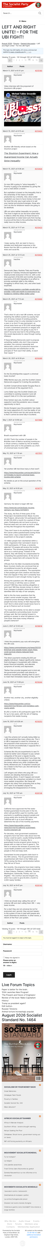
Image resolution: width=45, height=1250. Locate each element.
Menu (23, 21)
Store (9, 1224)
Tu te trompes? (9, 1157)
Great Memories (10, 1091)
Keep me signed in (12, 958)
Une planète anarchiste (13, 1165)
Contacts (10, 1227)
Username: (7, 944)
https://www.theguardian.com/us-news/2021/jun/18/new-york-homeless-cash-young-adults (21, 706)
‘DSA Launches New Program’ (15, 992)
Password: (7, 951)
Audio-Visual (24, 1221)
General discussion (28, 43)
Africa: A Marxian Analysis (13, 1123)
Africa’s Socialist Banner (17, 1118)
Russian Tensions (9, 1009)
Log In (9, 975)
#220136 (38, 793)
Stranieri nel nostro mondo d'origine (17, 1203)
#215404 (38, 169)
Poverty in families (11, 1099)
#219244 (38, 682)
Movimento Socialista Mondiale (20, 1187)
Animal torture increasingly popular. (18, 1011)
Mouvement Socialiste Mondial (20, 1153)
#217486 (38, 420)
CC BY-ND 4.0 (32, 1232)
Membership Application (29, 1227)
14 (33, 60)
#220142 (38, 885)
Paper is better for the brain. (15, 989)
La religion (8, 1161)
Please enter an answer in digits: (10, 961)
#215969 (38, 299)
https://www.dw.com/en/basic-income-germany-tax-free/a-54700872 (19, 509)
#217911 (39, 453)
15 (37, 60)
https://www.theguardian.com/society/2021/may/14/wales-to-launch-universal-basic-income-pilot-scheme (22, 475)
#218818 (38, 626)
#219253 (38, 721)
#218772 (38, 488)
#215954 (38, 255)
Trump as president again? (14, 1003)
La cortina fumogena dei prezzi (15, 1199)
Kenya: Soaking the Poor (13, 1130)
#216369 (38, 358)
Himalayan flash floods (12, 1095)
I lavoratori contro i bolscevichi (15, 1191)
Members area (31, 1224)
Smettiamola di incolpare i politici (16, 1195)
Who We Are (10, 1221)
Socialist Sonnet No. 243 (13, 1103)
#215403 (38, 131)
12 (26, 60)
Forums (16, 43)
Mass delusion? (10, 1107)
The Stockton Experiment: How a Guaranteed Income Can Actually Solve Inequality (21, 157)
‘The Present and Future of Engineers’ (19, 995)
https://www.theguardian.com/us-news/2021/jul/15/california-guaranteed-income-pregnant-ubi (20, 827)
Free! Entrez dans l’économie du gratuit (19, 1169)
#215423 (38, 227)
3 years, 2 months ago (16, 52)
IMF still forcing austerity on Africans (18, 1141)
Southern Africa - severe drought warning (20, 1127)
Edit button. (7, 1006)
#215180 (38, 71)
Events (36, 1221)
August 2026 (7, 43)
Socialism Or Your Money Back (20, 1087)
